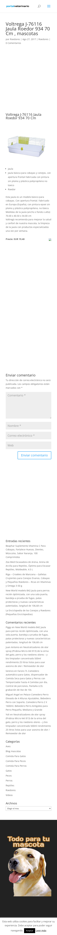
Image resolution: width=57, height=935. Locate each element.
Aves (8, 746)
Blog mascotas (13, 751)
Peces (9, 775)
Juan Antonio (12, 647)
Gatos (9, 770)
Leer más (41, 930)
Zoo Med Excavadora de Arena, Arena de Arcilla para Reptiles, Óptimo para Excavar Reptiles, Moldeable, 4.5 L (28, 565)
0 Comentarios (13, 43)
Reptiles (10, 785)
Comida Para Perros (16, 765)
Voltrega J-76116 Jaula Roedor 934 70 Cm (23, 116)
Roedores (15, 39)
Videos (9, 795)
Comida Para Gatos (16, 756)
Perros (9, 780)
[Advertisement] (28, 82)
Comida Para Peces (16, 761)
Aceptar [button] (29, 930)
